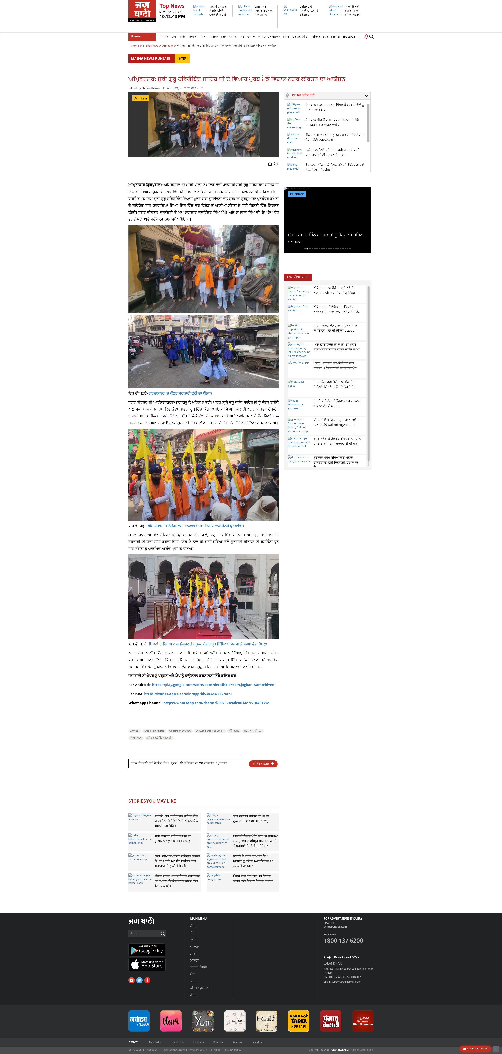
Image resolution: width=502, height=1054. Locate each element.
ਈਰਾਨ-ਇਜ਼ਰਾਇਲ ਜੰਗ (326, 37)
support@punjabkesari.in (346, 981)
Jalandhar (257, 1042)
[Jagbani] (146, 923)
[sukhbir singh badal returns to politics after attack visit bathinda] (255, 26)
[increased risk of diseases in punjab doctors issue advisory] (346, 30)
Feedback (151, 1050)
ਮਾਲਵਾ (214, 37)
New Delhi (155, 1042)
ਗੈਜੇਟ (286, 37)
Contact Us (134, 1050)
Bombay (218, 1042)
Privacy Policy (233, 1050)
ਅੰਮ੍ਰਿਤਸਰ (234, 731)
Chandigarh (177, 1042)
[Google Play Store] (156, 950)
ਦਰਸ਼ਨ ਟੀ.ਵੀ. (300, 37)
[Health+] (266, 1021)
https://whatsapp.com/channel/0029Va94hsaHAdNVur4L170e (216, 703)
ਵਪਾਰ (251, 37)
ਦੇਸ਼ (174, 37)
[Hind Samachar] (363, 1021)
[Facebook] (147, 980)
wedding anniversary (180, 731)
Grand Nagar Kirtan (154, 731)
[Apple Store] (156, 964)
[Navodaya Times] (139, 1021)
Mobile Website (198, 1050)
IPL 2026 (349, 37)
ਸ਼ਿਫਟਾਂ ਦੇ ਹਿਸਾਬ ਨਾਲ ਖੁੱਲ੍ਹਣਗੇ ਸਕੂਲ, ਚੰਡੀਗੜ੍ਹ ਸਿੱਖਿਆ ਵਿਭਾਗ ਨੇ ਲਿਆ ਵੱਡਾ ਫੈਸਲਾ (208, 645)
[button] (331, 96)
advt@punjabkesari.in (336, 926)
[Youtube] (131, 980)
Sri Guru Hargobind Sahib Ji (210, 731)
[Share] (270, 163)
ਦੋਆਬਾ (193, 37)
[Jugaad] (235, 1021)
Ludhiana (198, 1042)
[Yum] (203, 1021)
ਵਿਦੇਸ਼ (182, 37)
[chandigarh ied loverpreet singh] (301, 21)
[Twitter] (139, 980)
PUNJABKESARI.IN (340, 1050)
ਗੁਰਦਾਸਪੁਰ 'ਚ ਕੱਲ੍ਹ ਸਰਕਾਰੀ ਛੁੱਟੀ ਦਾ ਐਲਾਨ (180, 394)
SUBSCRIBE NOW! (477, 1048)
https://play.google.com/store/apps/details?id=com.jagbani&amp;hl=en (213, 685)
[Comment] (276, 163)
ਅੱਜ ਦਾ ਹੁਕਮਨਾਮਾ (269, 37)
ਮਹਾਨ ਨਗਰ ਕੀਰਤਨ (253, 731)
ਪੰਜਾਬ (165, 37)
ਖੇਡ (242, 37)
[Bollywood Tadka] (298, 1021)
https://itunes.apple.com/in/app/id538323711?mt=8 (188, 694)
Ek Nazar (297, 194)
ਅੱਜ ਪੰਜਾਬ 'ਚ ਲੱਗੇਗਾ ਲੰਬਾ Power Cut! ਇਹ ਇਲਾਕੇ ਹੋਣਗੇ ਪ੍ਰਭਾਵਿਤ (196, 526)
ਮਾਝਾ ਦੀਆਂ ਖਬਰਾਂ (298, 277)
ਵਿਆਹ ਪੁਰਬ (136, 738)
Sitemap (216, 1050)
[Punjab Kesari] (330, 1021)
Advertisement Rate (173, 1050)
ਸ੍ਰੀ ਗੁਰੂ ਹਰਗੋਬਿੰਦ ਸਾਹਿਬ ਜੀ (159, 738)
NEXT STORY (261, 764)
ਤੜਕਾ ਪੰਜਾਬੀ (229, 37)
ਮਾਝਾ (204, 37)
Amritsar (134, 731)
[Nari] (171, 1021)
